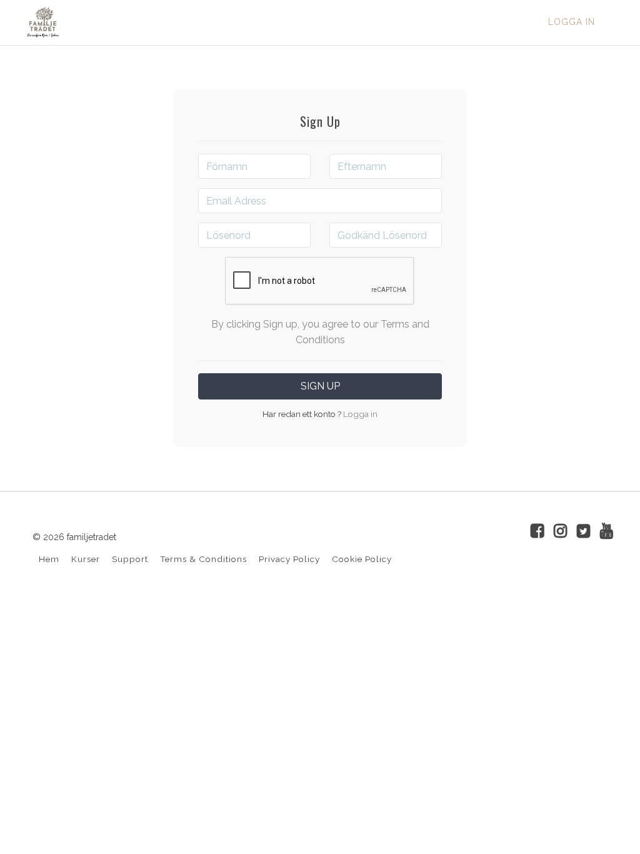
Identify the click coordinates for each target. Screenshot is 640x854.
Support (130, 559)
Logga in (571, 22)
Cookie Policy (362, 559)
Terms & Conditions (203, 559)
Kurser (85, 559)
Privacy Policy (289, 559)
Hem (49, 559)
